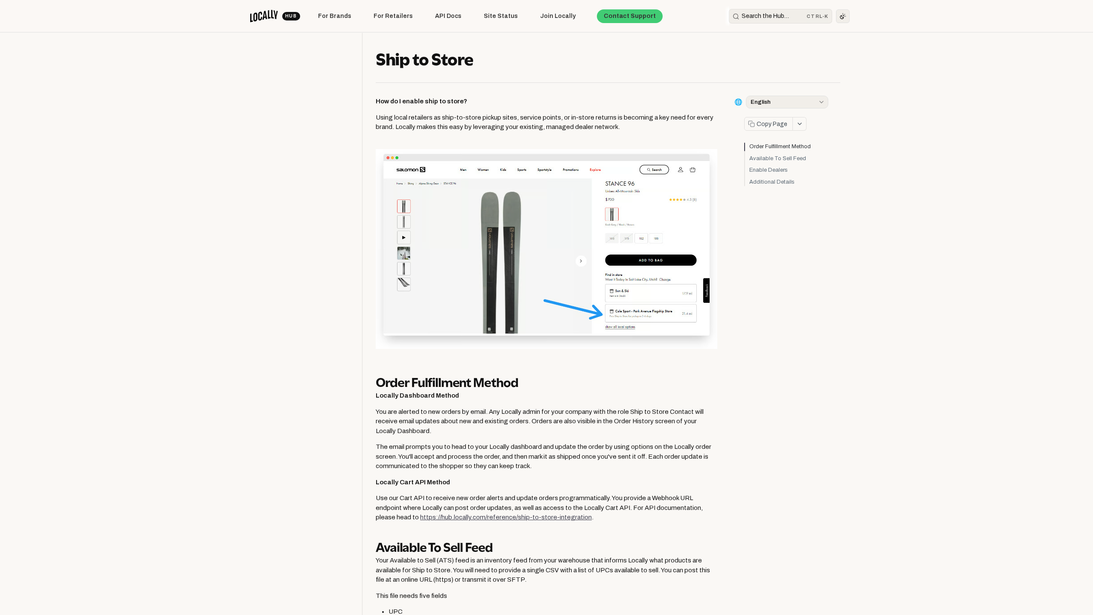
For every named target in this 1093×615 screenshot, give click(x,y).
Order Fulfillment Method (780, 146)
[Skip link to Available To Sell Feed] (371, 546)
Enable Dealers (768, 170)
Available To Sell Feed (777, 158)
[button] (546, 249)
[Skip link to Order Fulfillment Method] (371, 380)
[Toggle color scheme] (843, 16)
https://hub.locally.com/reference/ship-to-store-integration (506, 517)
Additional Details (772, 182)
